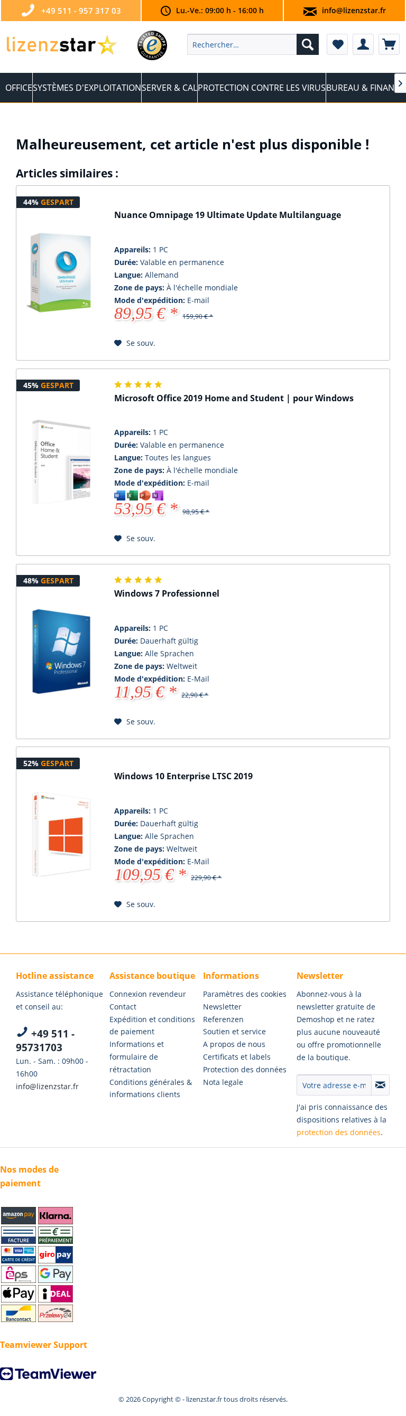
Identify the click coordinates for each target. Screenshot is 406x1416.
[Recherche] (308, 44)
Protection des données (245, 1069)
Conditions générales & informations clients (150, 1088)
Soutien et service (234, 1031)
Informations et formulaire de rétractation (136, 1056)
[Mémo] (337, 44)
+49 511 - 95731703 (45, 1040)
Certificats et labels (237, 1057)
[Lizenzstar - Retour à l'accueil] (61, 47)
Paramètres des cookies (245, 994)
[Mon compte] (363, 44)
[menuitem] (253, 44)
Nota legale (223, 1082)
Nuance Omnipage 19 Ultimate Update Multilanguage (227, 215)
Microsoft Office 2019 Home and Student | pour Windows (234, 398)
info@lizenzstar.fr (354, 10)
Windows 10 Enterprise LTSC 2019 (183, 776)
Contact (122, 1007)
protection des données (339, 1132)
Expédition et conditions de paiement (152, 1025)
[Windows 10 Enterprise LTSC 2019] (61, 834)
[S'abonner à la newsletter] (380, 1085)
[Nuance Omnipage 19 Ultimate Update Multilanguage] (61, 273)
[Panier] (389, 44)
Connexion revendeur (147, 994)
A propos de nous (234, 1044)
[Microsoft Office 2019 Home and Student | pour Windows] (61, 462)
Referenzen (223, 1019)
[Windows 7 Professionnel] (61, 651)
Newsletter (222, 1007)
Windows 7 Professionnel (166, 593)
